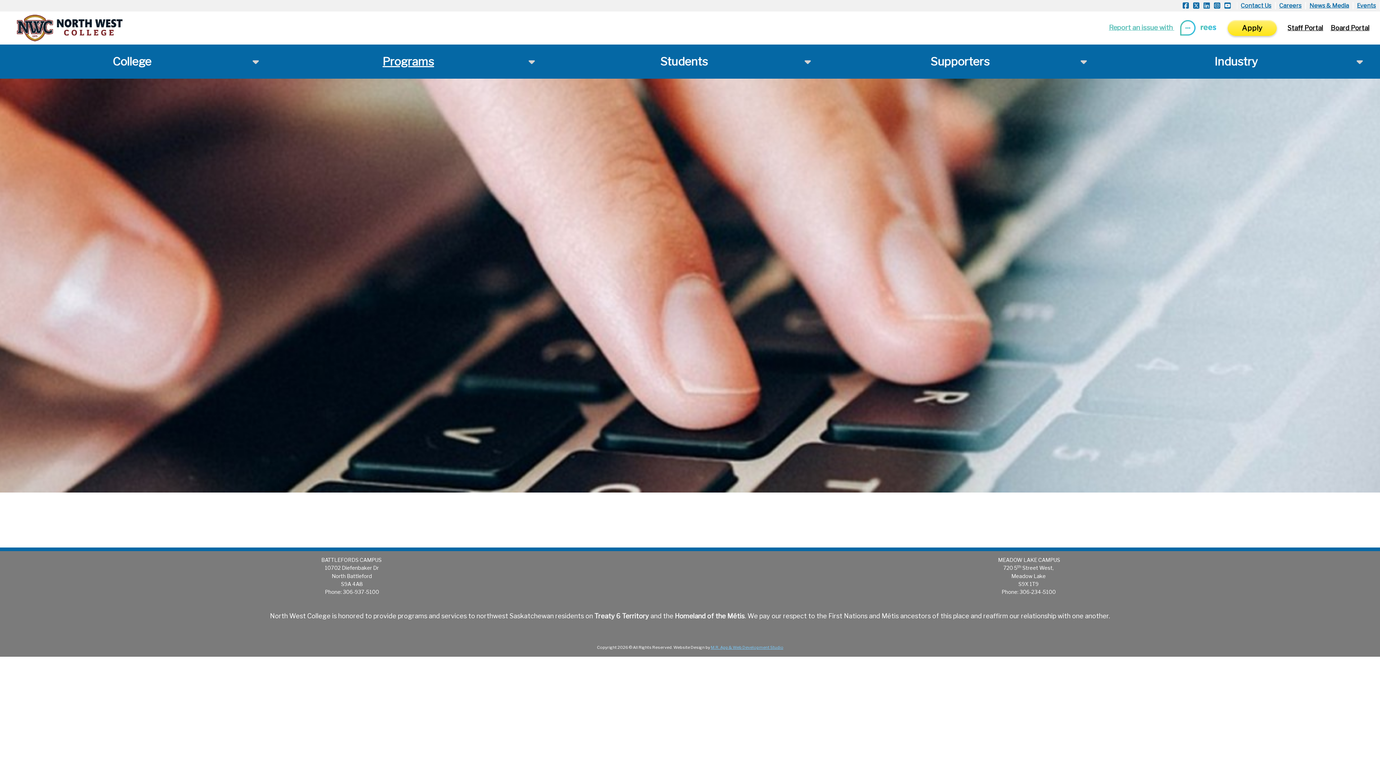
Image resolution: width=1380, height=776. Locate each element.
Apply (1252, 28)
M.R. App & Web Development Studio (747, 647)
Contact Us (1256, 5)
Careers (1290, 5)
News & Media (1329, 5)
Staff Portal (1305, 28)
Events (1366, 5)
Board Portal (1350, 28)
